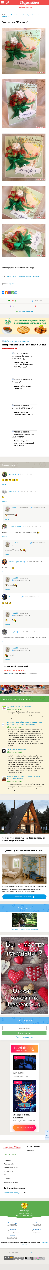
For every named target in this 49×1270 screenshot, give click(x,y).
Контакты (30, 1150)
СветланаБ (12, 474)
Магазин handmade (25, 7)
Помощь (7, 1160)
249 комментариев (15, 781)
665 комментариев (15, 727)
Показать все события (24, 1128)
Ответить (4, 484)
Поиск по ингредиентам (24, 1037)
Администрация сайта (11, 1168)
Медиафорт (35, 1253)
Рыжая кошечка (14, 597)
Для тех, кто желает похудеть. (20, 706)
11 (26, 312)
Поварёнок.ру (12, 1223)
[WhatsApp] (12, 292)
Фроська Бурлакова (15, 562)
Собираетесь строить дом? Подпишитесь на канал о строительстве (23, 839)
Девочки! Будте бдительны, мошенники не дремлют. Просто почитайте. (24, 723)
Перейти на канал (23, 897)
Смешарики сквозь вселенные (21, 1116)
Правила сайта (9, 1164)
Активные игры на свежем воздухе (24, 929)
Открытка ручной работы (32, 276)
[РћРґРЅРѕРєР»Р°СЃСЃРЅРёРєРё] (6, 292)
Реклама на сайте (33, 1147)
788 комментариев (15, 709)
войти (9, 673)
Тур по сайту (8, 1171)
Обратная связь (9, 1175)
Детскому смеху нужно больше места (24, 850)
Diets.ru (36, 1223)
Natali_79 (14, 15)
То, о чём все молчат (16, 749)
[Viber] (9, 292)
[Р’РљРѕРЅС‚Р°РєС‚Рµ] (3, 292)
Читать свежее (10, 1154)
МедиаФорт (24, 1211)
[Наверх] (47, 1131)
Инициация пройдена (12, 1192)
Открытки (11, 284)
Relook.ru (12, 1236)
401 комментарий (15, 752)
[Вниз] (47, 1138)
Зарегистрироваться (14, 670)
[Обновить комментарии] (47, 1135)
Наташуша (12, 491)
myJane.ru (12, 1229)
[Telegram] (15, 292)
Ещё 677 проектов (9, 348)
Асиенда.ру (37, 1229)
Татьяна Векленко (15, 526)
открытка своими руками (15, 276)
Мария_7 (12, 632)
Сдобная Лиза (19, 1073)
